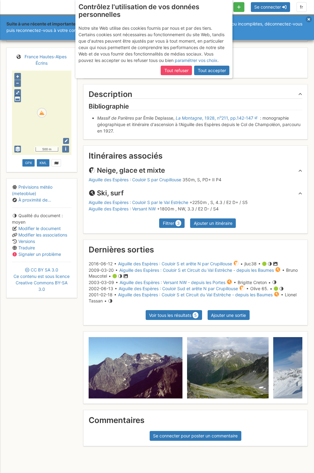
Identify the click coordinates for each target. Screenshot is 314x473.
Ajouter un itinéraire (213, 223)
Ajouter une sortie (228, 315)
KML (43, 163)
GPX (28, 163)
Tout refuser (176, 70)
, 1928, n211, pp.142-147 (214, 118)
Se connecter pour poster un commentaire (195, 435)
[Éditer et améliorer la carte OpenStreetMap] (66, 141)
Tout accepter (212, 70)
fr (301, 7)
